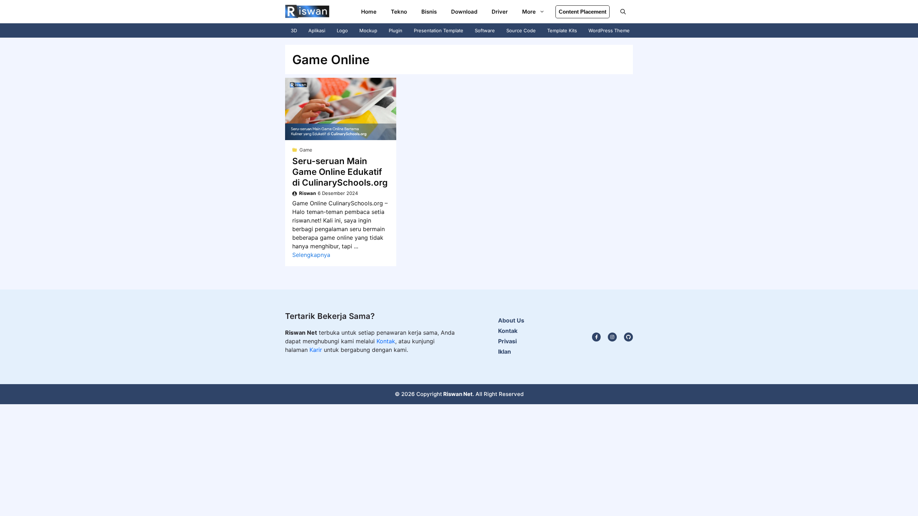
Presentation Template (438, 30)
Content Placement (582, 12)
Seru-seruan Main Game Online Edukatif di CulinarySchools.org (340, 172)
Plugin (395, 30)
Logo (342, 30)
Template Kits (562, 30)
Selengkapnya (311, 254)
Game (305, 150)
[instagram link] (596, 337)
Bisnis (429, 11)
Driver (500, 11)
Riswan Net (458, 394)
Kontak (386, 341)
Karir (316, 349)
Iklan (504, 351)
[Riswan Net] (307, 11)
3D (294, 30)
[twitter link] (612, 337)
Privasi (507, 341)
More (529, 11)
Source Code (521, 30)
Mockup (368, 30)
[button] (623, 11)
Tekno (399, 11)
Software (485, 30)
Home (369, 11)
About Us (511, 320)
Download (464, 11)
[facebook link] (628, 337)
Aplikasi (316, 30)
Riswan (307, 193)
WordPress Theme (609, 30)
